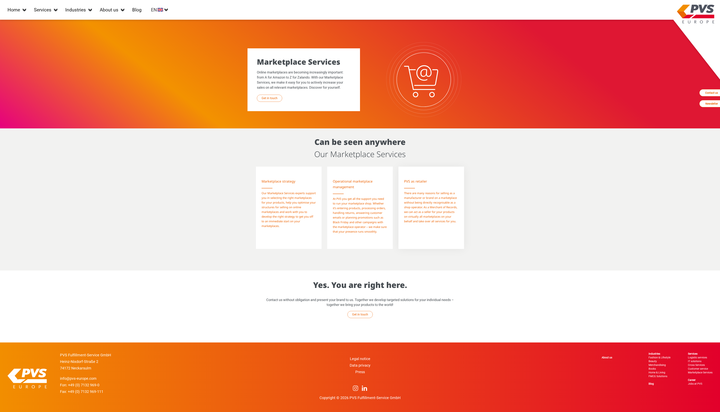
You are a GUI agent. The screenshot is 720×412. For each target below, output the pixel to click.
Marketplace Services (700, 372)
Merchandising (657, 364)
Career (692, 379)
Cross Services (696, 364)
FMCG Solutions (658, 376)
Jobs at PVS (695, 383)
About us (109, 10)
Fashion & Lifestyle (659, 357)
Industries (75, 10)
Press (360, 372)
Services (42, 10)
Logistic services (697, 357)
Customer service (698, 368)
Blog (137, 10)
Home (14, 10)
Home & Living (657, 372)
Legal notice (360, 359)
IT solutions (694, 361)
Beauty (653, 361)
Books (652, 368)
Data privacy (360, 365)
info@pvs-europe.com (78, 378)
